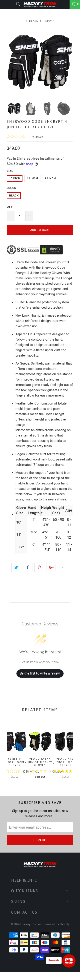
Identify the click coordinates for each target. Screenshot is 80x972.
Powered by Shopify (57, 924)
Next (48, 21)
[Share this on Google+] (51, 567)
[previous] (10, 756)
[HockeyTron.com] (40, 4)
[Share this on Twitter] (16, 567)
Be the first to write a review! (40, 673)
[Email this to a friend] (62, 567)
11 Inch (32, 178)
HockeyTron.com (31, 924)
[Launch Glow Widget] (69, 961)
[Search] (18, 4)
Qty (9, 206)
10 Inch (14, 178)
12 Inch (50, 178)
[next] (69, 756)
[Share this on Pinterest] (39, 567)
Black (13, 195)
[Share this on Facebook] (27, 567)
